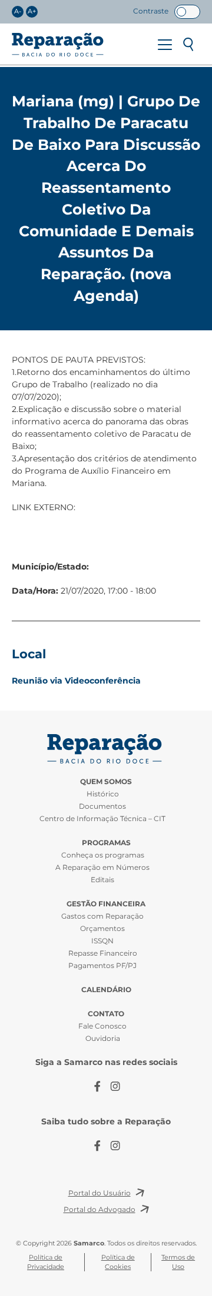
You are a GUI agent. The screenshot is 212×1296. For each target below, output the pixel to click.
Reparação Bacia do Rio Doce (58, 44)
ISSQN (102, 940)
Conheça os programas (102, 854)
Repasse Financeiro (102, 953)
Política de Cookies (118, 1262)
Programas (106, 842)
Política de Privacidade (45, 1262)
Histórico (103, 793)
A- (17, 11)
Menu (165, 44)
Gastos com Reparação (102, 916)
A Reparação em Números (102, 867)
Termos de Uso (178, 1262)
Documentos (102, 806)
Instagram (115, 1086)
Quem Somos (106, 781)
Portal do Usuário (99, 1192)
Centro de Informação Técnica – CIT (102, 818)
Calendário (106, 989)
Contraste (150, 10)
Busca (188, 44)
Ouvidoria (102, 1038)
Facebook (97, 1086)
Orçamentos (102, 928)
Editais (102, 879)
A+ (32, 11)
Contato (106, 1013)
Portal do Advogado (99, 1209)
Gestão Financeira (106, 903)
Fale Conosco (102, 1026)
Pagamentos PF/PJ (102, 965)
